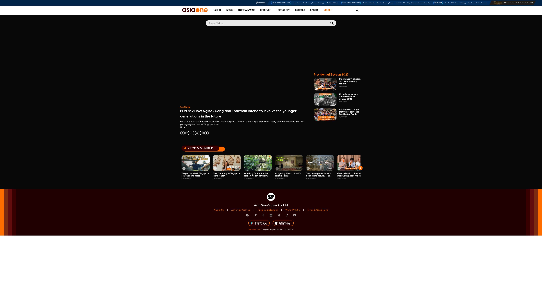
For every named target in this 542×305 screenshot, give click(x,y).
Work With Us (292, 210)
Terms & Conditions (317, 210)
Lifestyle (265, 10)
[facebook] (192, 133)
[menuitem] (217, 10)
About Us (219, 210)
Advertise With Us (240, 210)
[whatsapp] (201, 133)
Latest (217, 10)
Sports (314, 10)
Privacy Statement (268, 210)
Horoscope (283, 10)
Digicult (300, 10)
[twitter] (196, 133)
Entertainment (246, 10)
